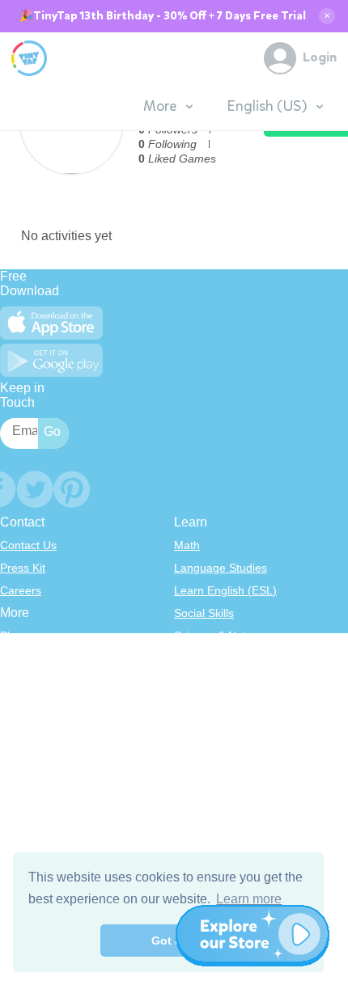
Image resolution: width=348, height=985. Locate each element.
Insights (20, 703)
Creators (22, 726)
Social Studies (210, 726)
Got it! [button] (168, 940)
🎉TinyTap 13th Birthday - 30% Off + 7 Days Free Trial (162, 16)
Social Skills (204, 613)
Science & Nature (218, 635)
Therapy (195, 748)
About (15, 658)
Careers (20, 590)
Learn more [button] (249, 899)
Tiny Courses (33, 786)
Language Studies (220, 567)
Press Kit (22, 567)
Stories (192, 680)
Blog (11, 635)
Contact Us (28, 545)
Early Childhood (214, 658)
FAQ (11, 680)
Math (187, 545)
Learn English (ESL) (225, 590)
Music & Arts (205, 703)
